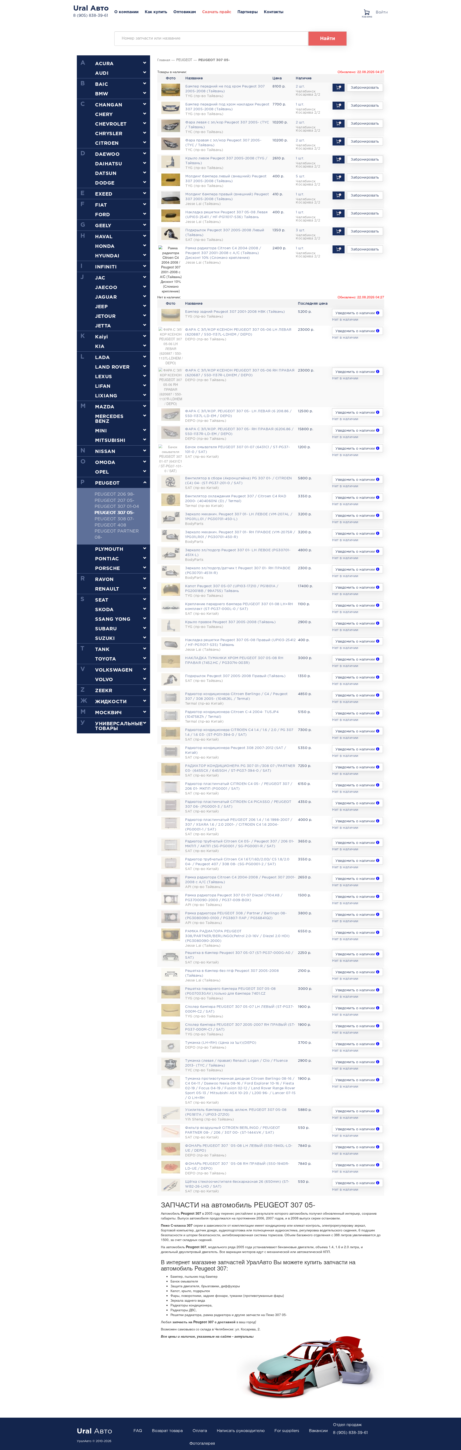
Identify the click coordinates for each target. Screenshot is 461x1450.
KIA (100, 346)
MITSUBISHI (110, 440)
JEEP (101, 307)
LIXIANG (106, 396)
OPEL (102, 472)
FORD (102, 215)
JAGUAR (106, 297)
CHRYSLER (108, 134)
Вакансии (318, 1431)
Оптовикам (184, 12)
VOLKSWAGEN (114, 670)
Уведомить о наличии (355, 313)
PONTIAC (107, 559)
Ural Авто (91, 8)
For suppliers (286, 1431)
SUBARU (106, 629)
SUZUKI (105, 638)
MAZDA (105, 407)
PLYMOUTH (109, 549)
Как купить (156, 12)
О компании (126, 12)
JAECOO (106, 287)
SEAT (101, 600)
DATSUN (105, 173)
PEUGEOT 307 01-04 (117, 507)
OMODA (105, 462)
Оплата (200, 1431)
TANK (102, 649)
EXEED (104, 194)
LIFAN (103, 386)
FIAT (101, 205)
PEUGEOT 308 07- (114, 519)
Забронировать (365, 87)
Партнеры (247, 12)
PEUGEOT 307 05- (114, 513)
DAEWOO (107, 154)
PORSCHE (107, 568)
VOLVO (104, 680)
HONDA (105, 246)
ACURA (104, 64)
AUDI (102, 73)
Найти (327, 38)
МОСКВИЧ (108, 713)
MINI (101, 431)
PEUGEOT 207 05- (114, 501)
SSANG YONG (112, 619)
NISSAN (105, 451)
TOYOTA (105, 659)
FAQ (137, 1431)
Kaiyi (101, 337)
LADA (102, 357)
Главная (163, 59)
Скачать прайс (216, 12)
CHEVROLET (111, 124)
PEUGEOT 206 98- (114, 494)
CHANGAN (108, 105)
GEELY (103, 226)
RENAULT (107, 589)
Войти (382, 12)
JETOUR (105, 316)
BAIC (101, 84)
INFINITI (106, 267)
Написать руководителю (241, 1431)
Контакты (273, 12)
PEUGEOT (107, 483)
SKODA (104, 610)
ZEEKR (103, 691)
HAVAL (104, 237)
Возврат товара (167, 1431)
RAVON (104, 579)
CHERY (104, 114)
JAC (100, 278)
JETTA (103, 326)
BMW (101, 94)
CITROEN (107, 143)
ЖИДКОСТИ (111, 702)
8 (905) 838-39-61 (90, 15)
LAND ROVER (112, 367)
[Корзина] (368, 10)
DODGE (105, 183)
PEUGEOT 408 (110, 525)
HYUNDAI (107, 256)
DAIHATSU (108, 164)
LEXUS (103, 377)
